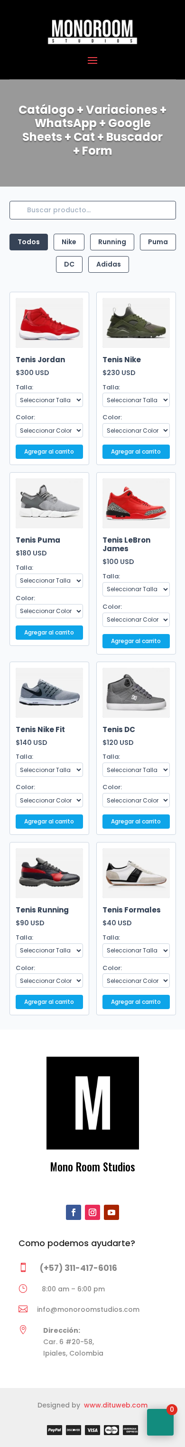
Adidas (108, 264)
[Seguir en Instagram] (92, 1212)
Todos (29, 242)
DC (69, 264)
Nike (69, 242)
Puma (158, 242)
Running (112, 242)
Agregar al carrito (49, 451)
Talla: (24, 387)
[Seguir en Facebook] (73, 1212)
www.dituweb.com (116, 1405)
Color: (25, 417)
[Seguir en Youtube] (111, 1212)
